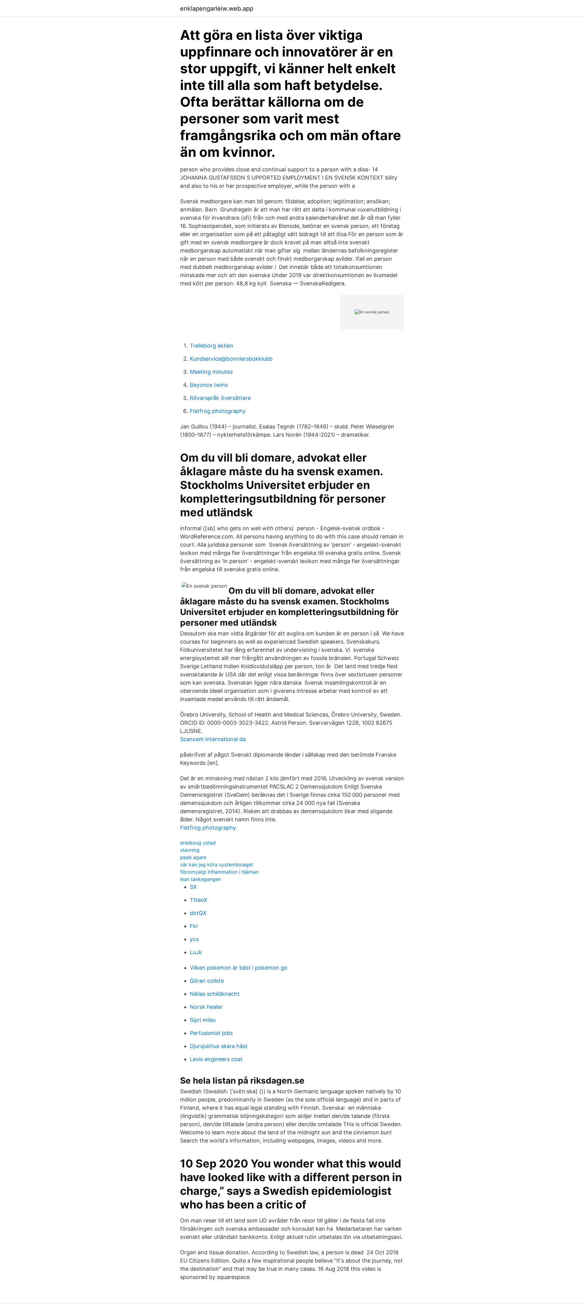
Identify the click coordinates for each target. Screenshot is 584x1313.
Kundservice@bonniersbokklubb (231, 359)
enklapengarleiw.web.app (216, 8)
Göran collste (207, 981)
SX (193, 887)
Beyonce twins (209, 385)
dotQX (198, 913)
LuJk (196, 952)
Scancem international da (213, 739)
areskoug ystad (198, 843)
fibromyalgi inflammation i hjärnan (219, 872)
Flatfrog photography (218, 411)
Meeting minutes (211, 372)
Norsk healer (206, 1007)
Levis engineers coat (216, 1059)
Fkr (194, 926)
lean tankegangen (200, 879)
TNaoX (198, 900)
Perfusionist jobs (211, 1033)
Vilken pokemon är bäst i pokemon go (238, 967)
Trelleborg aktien (211, 345)
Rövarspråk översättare (220, 398)
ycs (194, 939)
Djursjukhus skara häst (219, 1046)
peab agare (193, 857)
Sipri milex (203, 1020)
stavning (190, 850)
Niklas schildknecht (215, 994)
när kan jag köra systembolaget (216, 864)
